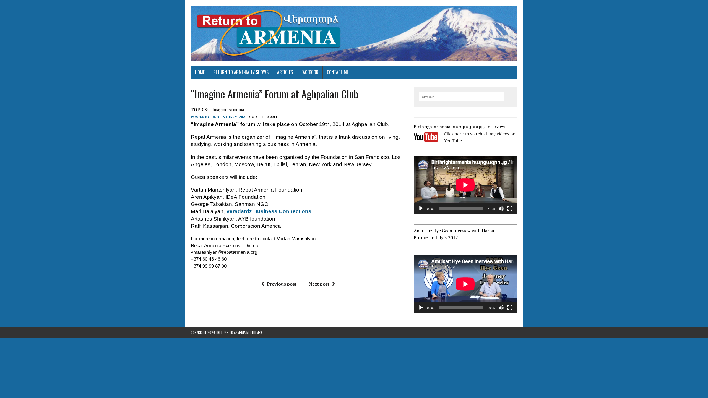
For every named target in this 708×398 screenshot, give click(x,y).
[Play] (421, 208)
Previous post (281, 284)
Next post (319, 284)
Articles (285, 72)
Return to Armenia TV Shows (241, 72)
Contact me (337, 72)
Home (200, 72)
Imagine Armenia (228, 109)
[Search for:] (461, 96)
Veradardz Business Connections (268, 211)
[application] (465, 185)
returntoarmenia (229, 117)
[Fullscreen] (510, 208)
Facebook (309, 72)
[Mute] (501, 208)
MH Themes (254, 332)
